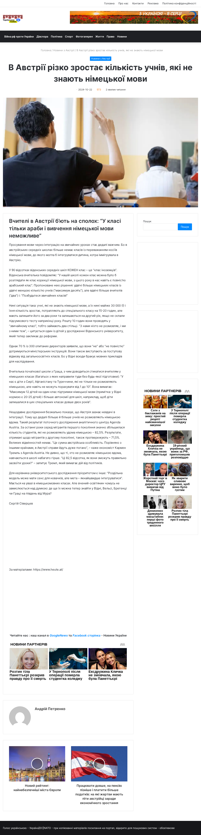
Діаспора (42, 36)
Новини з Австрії (63, 50)
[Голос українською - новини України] (13, 19)
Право (110, 36)
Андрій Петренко (50, 709)
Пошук (147, 221)
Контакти (138, 3)
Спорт (69, 36)
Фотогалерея (84, 36)
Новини (122, 36)
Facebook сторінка (86, 635)
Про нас (123, 3)
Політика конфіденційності (179, 3)
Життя (99, 36)
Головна (109, 3)
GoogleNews (59, 635)
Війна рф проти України (19, 36)
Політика (56, 36)
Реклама (153, 3)
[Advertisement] (68, 538)
